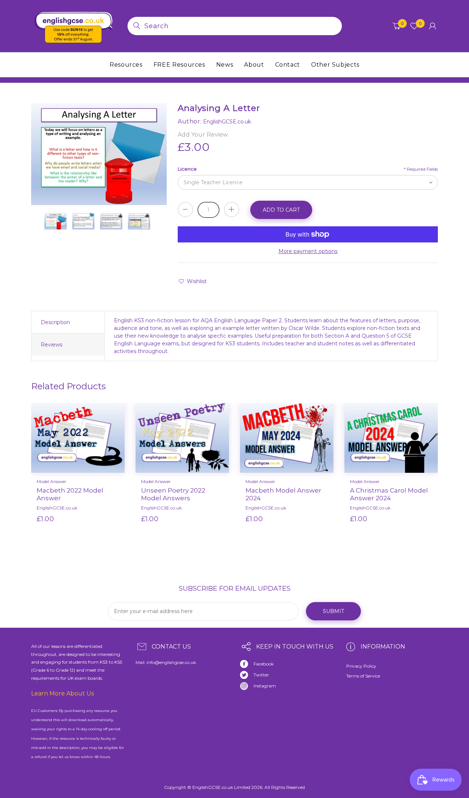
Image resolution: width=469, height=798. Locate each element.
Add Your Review (203, 134)
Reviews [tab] (51, 344)
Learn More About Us (62, 693)
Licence (187, 169)
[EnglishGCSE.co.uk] (74, 25)
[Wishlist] (98, 530)
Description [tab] (55, 322)
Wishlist (197, 281)
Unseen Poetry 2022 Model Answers (173, 494)
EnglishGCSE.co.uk (57, 508)
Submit (333, 611)
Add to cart (281, 210)
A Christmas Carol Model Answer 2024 (389, 494)
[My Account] (432, 26)
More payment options (307, 251)
